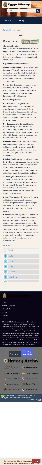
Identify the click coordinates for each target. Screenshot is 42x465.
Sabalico (15, 354)
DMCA (4, 312)
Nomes (6, 245)
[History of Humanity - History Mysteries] (12, 367)
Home (8, 20)
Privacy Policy (6, 309)
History (20, 20)
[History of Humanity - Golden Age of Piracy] (12, 389)
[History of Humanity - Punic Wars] (30, 384)
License (5, 319)
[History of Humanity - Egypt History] (12, 373)
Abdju (11, 267)
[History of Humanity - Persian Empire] (30, 373)
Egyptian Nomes (9, 30)
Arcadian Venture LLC (25, 398)
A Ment (12, 261)
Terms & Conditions (8, 305)
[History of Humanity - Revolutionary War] (30, 389)
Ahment (12, 272)
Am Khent (13, 277)
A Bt (11, 256)
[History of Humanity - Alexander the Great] (30, 378)
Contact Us (5, 302)
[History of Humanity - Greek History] (12, 378)
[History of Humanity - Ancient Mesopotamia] (30, 367)
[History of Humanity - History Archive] (21, 361)
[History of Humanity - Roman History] (12, 384)
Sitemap (5, 315)
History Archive (27, 353)
